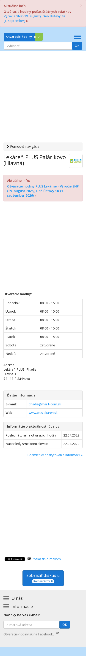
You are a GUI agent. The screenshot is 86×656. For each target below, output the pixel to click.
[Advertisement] (43, 97)
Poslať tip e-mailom (46, 559)
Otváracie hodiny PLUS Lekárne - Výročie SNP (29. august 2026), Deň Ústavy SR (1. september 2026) (43, 191)
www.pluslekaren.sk (43, 412)
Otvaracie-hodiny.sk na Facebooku (29, 634)
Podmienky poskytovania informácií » (55, 455)
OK (77, 45)
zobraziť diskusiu (43, 578)
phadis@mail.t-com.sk (45, 404)
